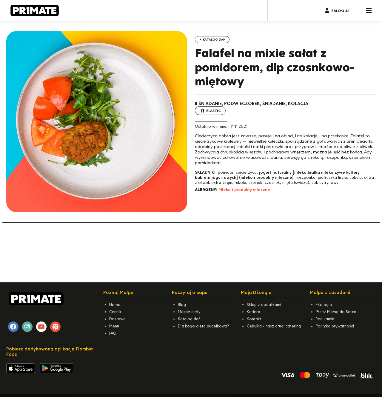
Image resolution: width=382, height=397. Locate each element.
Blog (182, 304)
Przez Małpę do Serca (336, 311)
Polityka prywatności (335, 326)
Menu (114, 326)
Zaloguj (340, 10)
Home (114, 304)
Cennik (115, 311)
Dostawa (117, 318)
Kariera (253, 311)
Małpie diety (189, 311)
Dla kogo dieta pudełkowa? (203, 326)
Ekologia (324, 304)
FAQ (112, 333)
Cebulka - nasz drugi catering (274, 326)
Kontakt (254, 318)
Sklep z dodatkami (264, 304)
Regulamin (325, 318)
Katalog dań (214, 39)
